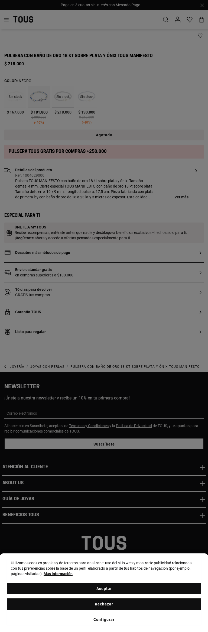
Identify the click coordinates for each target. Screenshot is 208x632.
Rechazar (104, 604)
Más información (58, 574)
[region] (104, 592)
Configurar (104, 619)
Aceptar (104, 588)
